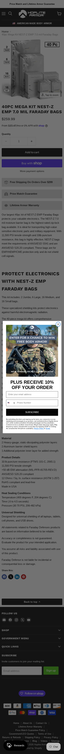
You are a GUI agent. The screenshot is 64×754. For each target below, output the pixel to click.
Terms (48, 428)
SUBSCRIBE (32, 412)
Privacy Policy (39, 428)
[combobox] (11, 403)
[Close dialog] (58, 324)
